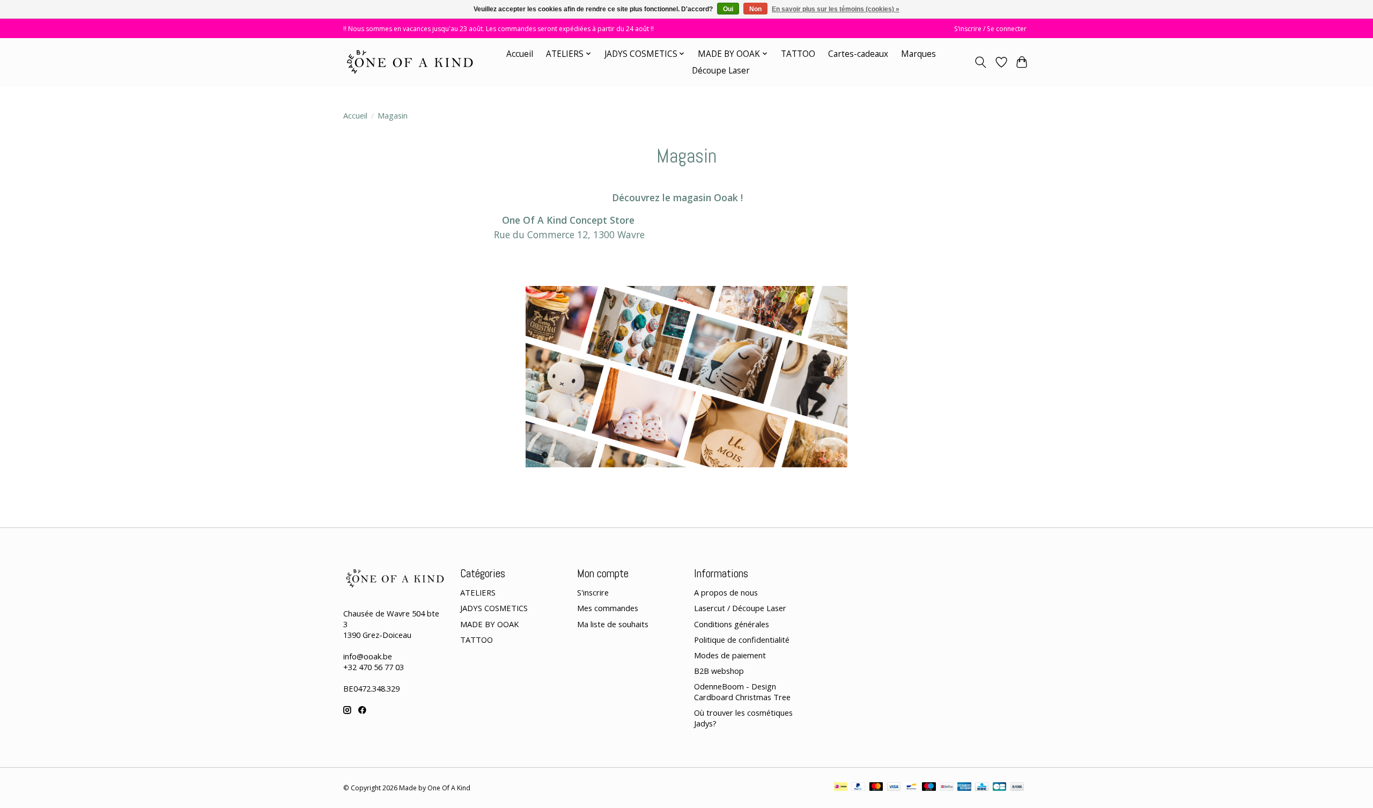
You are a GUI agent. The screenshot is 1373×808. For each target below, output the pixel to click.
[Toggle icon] (980, 62)
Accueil (519, 54)
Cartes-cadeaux (858, 54)
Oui (728, 9)
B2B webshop (719, 670)
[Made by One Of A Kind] (409, 62)
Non (755, 9)
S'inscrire (593, 592)
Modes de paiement (730, 655)
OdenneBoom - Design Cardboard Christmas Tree (742, 691)
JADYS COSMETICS (494, 608)
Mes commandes (607, 608)
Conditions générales (731, 624)
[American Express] (964, 787)
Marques (918, 54)
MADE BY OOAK (489, 624)
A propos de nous (726, 592)
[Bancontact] (911, 787)
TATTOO (798, 54)
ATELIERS (478, 592)
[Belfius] (947, 787)
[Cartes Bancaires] (999, 787)
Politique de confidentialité (741, 639)
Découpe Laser (721, 70)
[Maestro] (929, 787)
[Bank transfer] (1017, 787)
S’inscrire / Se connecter (990, 28)
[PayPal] (858, 787)
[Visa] (894, 787)
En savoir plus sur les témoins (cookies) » (835, 9)
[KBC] (981, 787)
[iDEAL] (840, 787)
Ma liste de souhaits (612, 624)
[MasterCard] (876, 787)
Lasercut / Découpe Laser (740, 608)
